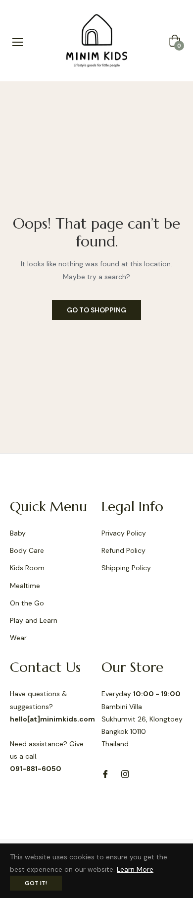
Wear (18, 637)
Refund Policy (123, 550)
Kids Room (27, 567)
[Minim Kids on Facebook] (105, 773)
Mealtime (25, 585)
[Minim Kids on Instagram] (125, 773)
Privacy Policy (123, 533)
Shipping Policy (126, 567)
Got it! (36, 883)
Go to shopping (96, 309)
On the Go (27, 603)
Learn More (135, 869)
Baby (18, 533)
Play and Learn (33, 620)
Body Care (27, 550)
